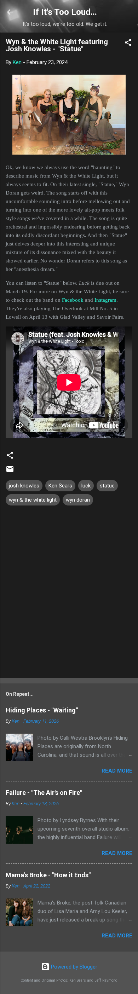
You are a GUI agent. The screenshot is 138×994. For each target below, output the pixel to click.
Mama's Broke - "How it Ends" (48, 875)
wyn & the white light (33, 500)
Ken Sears (60, 485)
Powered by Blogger (73, 967)
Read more (117, 771)
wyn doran (78, 500)
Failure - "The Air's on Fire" (44, 792)
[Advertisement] (69, 597)
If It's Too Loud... (65, 12)
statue (107, 485)
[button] (128, 43)
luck (86, 485)
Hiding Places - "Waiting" (42, 710)
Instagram (105, 300)
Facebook (73, 300)
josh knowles (24, 485)
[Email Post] (10, 471)
